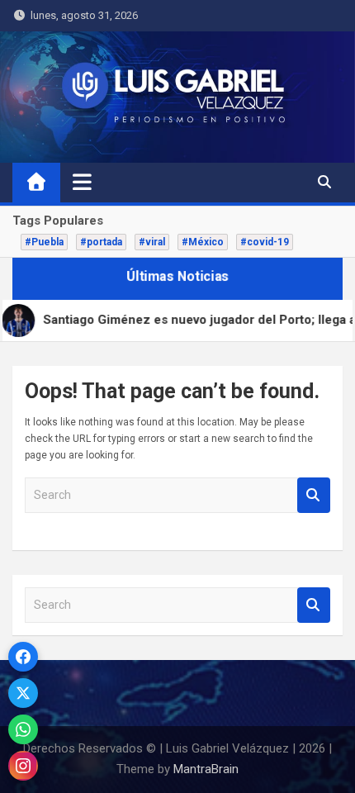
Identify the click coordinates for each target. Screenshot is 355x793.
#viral (152, 242)
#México (203, 242)
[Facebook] (23, 657)
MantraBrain (206, 769)
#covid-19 (264, 242)
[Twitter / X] (23, 693)
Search (313, 495)
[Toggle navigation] (82, 182)
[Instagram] (23, 766)
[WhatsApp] (23, 729)
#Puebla (44, 242)
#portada (101, 242)
